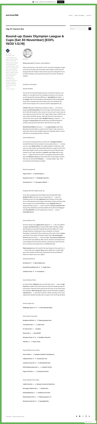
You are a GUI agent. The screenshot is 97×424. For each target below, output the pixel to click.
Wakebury (8, 83)
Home (71, 15)
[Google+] (83, 416)
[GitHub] (86, 416)
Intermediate (11, 75)
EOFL (9, 67)
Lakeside (8, 77)
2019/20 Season (9, 62)
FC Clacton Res (13, 70)
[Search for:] (79, 28)
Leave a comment (10, 89)
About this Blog (79, 15)
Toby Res (13, 82)
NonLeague (13, 60)
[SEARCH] (90, 28)
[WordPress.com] (89, 416)
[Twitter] (76, 416)
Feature (8, 60)
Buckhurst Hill (12, 64)
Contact (88, 15)
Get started (60, 1)
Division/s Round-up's (11, 57)
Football (12, 72)
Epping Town (15, 67)
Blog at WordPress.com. (18, 416)
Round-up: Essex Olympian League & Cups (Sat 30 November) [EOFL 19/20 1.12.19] (35, 39)
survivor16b (12, 15)
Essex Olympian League (12, 59)
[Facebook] (79, 416)
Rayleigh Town (9, 80)
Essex (7, 69)
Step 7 (9, 82)
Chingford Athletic (10, 66)
